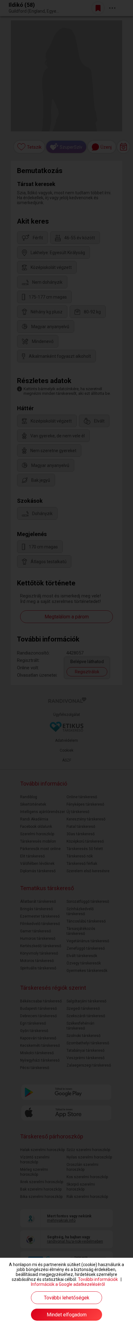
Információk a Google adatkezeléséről (68, 1284)
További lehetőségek (66, 1298)
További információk (98, 1279)
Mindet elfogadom (67, 1315)
